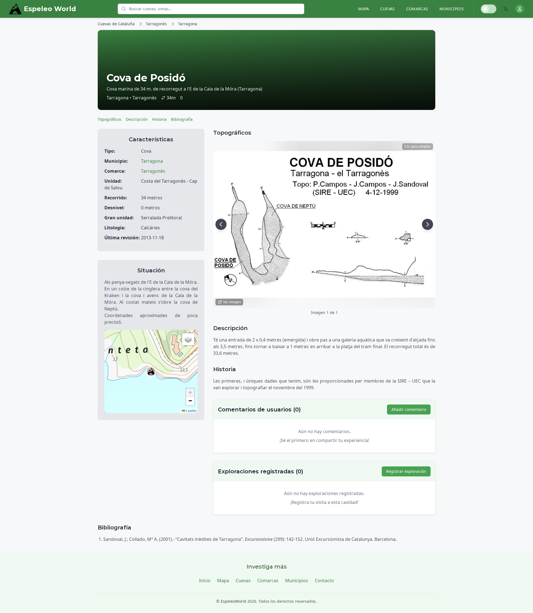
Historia (159, 119)
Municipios (451, 8)
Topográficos (109, 119)
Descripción (137, 119)
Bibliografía (182, 119)
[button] (151, 371)
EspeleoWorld (233, 601)
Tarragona (187, 23)
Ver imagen (232, 302)
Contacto (324, 580)
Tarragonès (156, 23)
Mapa (363, 8)
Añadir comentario (408, 409)
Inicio (204, 580)
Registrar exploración (406, 471)
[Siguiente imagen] (427, 224)
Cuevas (387, 8)
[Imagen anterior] (221, 224)
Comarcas (417, 8)
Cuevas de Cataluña (116, 23)
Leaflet (190, 410)
